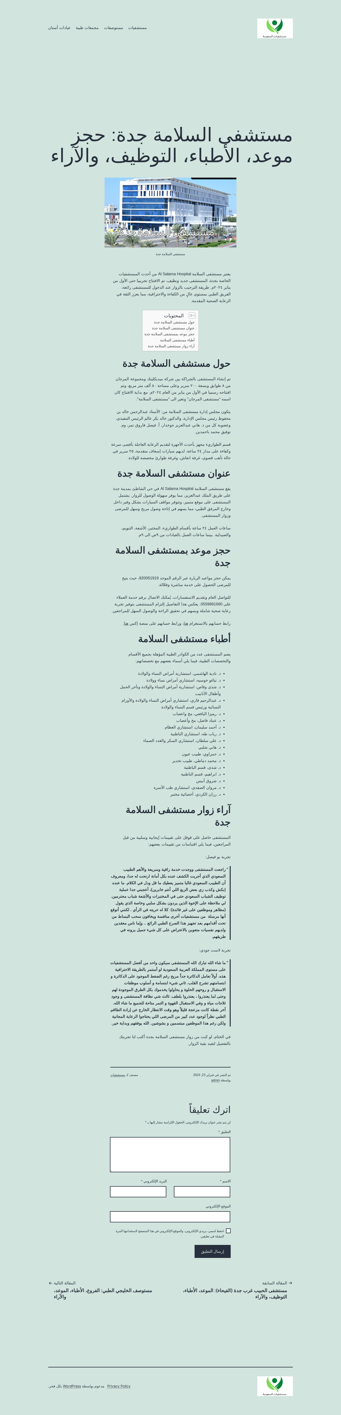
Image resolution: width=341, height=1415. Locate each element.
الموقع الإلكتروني (218, 1206)
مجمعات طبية (87, 27)
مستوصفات (113, 27)
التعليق (224, 1132)
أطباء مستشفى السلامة (177, 340)
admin (215, 1080)
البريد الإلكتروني (154, 1181)
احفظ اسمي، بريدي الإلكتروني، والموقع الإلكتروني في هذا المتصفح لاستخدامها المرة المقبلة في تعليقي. (170, 1233)
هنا (186, 623)
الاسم (225, 1181)
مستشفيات (137, 27)
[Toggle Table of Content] (190, 315)
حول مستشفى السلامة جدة (174, 322)
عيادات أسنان (59, 27)
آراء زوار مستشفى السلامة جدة (171, 346)
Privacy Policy (118, 1386)
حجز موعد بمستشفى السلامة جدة (169, 334)
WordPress (72, 1386)
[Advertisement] (170, 88)
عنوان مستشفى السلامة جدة (173, 328)
